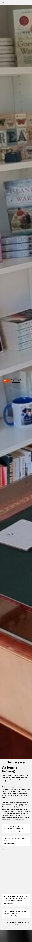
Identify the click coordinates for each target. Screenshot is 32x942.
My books (16, 380)
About (6, 380)
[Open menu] (29, 3)
